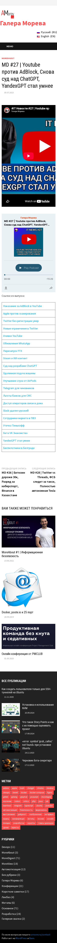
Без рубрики (9, 875)
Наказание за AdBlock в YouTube (22, 306)
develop (50, 788)
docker (24, 792)
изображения (35, 814)
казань (6, 818)
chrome (40, 788)
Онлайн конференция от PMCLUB (22, 654)
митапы (31, 818)
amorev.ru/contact (40, 934)
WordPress (21, 938)
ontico (26, 801)
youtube (48, 805)
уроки (6, 827)
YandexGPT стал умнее (16, 440)
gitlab (5, 797)
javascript (34, 797)
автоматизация (10, 810)
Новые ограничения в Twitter (20, 328)
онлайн (50, 818)
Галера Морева (23, 23)
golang (14, 797)
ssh (47, 801)
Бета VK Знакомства (15, 433)
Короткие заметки (13, 891)
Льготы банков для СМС (17, 395)
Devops (6, 847)
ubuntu (39, 805)
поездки (6, 823)
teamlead (7, 805)
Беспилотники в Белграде (19, 448)
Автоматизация (11, 869)
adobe (6, 788)
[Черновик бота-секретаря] (11, 761)
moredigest (46, 797)
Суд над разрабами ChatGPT (20, 366)
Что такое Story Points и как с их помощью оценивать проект (38, 725)
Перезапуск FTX (12, 351)
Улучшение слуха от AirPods (19, 380)
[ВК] (46, 2)
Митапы (6, 902)
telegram (18, 805)
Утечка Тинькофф (13, 425)
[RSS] (53, 2)
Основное (7, 908)
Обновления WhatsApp (16, 343)
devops (6, 792)
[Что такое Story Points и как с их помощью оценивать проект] (11, 722)
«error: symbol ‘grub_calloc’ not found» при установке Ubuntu (37, 745)
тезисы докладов (45, 823)
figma (49, 792)
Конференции (10, 886)
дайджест (22, 814)
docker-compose (37, 792)
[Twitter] (43, 2)
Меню (10, 46)
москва (41, 818)
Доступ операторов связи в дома (23, 403)
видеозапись (41, 810)
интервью (49, 814)
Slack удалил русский (16, 410)
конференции (18, 818)
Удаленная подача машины (19, 373)
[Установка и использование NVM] (11, 705)
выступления (9, 814)
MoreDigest (8, 58)
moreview (7, 801)
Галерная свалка (11, 918)
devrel (15, 792)
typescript (29, 805)
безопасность (26, 810)
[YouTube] (39, 2)
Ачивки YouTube (12, 336)
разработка (18, 823)
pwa (41, 801)
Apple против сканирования (19, 313)
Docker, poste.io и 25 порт (17, 612)
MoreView (7, 863)
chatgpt (30, 788)
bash (22, 788)
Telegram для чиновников (18, 388)
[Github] (50, 2)
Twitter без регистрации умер (21, 321)
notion (17, 801)
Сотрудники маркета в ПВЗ (19, 418)
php (34, 801)
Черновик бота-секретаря (37, 760)
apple (14, 788)
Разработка (9, 914)
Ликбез (6, 897)
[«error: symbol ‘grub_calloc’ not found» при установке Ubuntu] (11, 741)
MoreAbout (8, 852)
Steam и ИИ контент (15, 358)
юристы (15, 827)
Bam (31, 938)
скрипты (31, 823)
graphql (23, 797)
